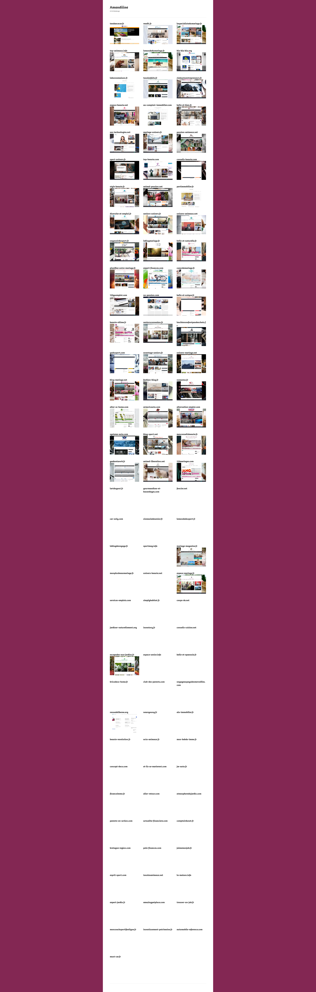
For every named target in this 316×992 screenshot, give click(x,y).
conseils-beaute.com (187, 159)
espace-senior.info (152, 654)
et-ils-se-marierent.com (154, 766)
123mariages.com (185, 461)
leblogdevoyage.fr (119, 546)
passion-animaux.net (187, 132)
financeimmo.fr (117, 793)
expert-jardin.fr (117, 902)
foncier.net (182, 488)
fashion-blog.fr (150, 379)
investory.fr (149, 627)
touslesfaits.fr (150, 77)
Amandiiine (119, 7)
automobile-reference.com (189, 929)
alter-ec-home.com (119, 406)
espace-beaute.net (119, 105)
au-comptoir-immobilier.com (157, 105)
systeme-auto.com (119, 434)
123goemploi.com (118, 295)
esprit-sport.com (118, 875)
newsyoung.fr (150, 712)
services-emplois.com (120, 600)
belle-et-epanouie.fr (186, 654)
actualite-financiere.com (155, 820)
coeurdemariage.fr (186, 268)
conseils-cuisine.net (186, 627)
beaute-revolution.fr (120, 739)
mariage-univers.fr (152, 132)
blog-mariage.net (118, 379)
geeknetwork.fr (117, 461)
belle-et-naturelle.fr (187, 240)
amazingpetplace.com (154, 902)
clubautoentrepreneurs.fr (189, 77)
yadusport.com (117, 352)
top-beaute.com (151, 159)
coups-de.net (183, 600)
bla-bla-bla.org (184, 50)
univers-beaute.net (152, 573)
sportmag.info (150, 546)
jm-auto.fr (182, 766)
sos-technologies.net (120, 132)
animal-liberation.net (154, 461)
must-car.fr (115, 956)
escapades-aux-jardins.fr (122, 654)
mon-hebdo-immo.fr (187, 739)
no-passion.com (151, 295)
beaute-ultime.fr (118, 322)
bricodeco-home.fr (119, 681)
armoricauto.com (151, 406)
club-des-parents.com (154, 681)
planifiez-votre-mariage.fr (123, 268)
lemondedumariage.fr (154, 50)
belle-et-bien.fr (184, 105)
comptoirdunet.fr (185, 820)
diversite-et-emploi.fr (120, 213)
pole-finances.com (152, 847)
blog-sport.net (150, 434)
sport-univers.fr (118, 159)
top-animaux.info (118, 50)
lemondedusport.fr (186, 518)
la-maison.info (184, 875)
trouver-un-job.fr (185, 902)
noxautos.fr (182, 379)
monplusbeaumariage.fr (122, 573)
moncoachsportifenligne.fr (123, 929)
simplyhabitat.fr (151, 600)
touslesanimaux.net (153, 875)
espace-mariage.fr (185, 573)
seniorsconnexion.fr (153, 322)
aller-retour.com (151, 793)
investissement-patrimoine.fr (157, 929)
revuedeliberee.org (119, 712)
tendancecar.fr (117, 23)
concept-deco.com (118, 766)
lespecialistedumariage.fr (189, 23)
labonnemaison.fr (119, 77)
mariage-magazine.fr (187, 546)
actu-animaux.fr (151, 739)
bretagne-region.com (120, 847)
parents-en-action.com (121, 820)
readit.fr (147, 23)
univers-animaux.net (187, 213)
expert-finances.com (153, 268)
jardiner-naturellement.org (123, 627)
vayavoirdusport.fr (119, 240)
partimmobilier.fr (185, 186)
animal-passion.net (153, 186)
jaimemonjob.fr (184, 847)
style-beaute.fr (117, 186)
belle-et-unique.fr (185, 295)
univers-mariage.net (187, 352)
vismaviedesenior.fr (153, 518)
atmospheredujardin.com (189, 793)
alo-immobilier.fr (185, 712)
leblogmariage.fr (151, 240)
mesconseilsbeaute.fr (187, 434)
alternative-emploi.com (188, 406)
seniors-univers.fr (152, 213)
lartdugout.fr (116, 488)
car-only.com (116, 518)
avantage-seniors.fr (153, 352)
